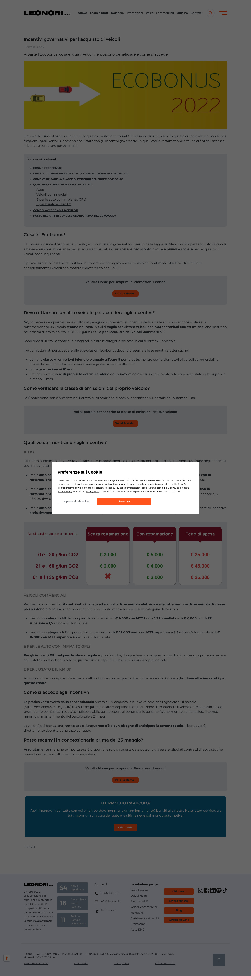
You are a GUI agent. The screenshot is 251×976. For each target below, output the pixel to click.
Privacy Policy (93, 491)
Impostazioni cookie (76, 501)
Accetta (124, 501)
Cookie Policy (65, 491)
